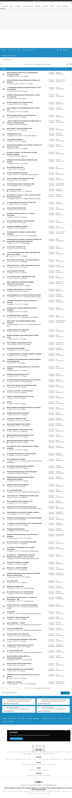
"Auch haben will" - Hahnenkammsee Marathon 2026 (23, 495)
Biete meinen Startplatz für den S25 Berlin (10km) (21, 385)
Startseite (4, 718)
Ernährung (37, 6)
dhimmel (11, 460)
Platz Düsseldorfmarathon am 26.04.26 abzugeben (22, 471)
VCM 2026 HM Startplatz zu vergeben (18, 562)
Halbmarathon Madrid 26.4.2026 (16, 418)
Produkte (38, 0)
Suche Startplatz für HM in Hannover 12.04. (20, 501)
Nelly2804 (11, 124)
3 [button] (7, 64)
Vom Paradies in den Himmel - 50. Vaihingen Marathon (23, 260)
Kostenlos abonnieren (16, 738)
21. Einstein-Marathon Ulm (15, 650)
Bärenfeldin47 (12, 601)
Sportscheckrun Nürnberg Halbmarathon (19, 663)
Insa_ (10, 331)
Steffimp (11, 217)
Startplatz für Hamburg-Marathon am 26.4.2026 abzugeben (24, 518)
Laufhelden (58, 6)
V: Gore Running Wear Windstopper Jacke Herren (22, 639)
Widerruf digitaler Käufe (55, 759)
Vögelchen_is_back (13, 538)
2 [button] (4, 64)
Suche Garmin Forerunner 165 (16, 247)
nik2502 (10, 619)
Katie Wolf (11, 624)
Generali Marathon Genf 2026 (15, 271)
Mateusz (12, 436)
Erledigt (9, 402)
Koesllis (10, 141)
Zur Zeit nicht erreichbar (14, 189)
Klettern (43, 791)
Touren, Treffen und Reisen (30, 135)
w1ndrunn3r (11, 198)
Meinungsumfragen (26, 243)
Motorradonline (65, 791)
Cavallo (32, 791)
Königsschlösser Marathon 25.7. (16, 208)
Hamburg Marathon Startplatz (16, 348)
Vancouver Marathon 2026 (14, 628)
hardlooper (11, 593)
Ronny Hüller (12, 588)
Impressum (20, 751)
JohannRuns (11, 455)
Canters (10, 613)
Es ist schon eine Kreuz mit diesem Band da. (20, 592)
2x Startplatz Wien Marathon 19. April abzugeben (21, 453)
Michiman (11, 180)
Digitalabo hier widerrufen (49, 753)
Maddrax (11, 551)
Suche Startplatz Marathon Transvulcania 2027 (21, 221)
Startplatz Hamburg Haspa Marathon (18, 484)
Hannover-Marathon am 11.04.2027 (17, 173)
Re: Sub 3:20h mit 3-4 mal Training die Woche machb (19, 699)
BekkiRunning (12, 420)
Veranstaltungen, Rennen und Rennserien (31, 613)
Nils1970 (11, 370)
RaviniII (10, 403)
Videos (52, 6)
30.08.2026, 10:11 (10, 711)
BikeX (21, 791)
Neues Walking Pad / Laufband (16, 459)
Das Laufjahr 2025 (12, 581)
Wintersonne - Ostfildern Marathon (17, 568)
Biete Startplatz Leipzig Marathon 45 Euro (19, 342)
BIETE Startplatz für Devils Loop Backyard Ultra (21, 115)
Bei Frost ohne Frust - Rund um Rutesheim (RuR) (21, 542)
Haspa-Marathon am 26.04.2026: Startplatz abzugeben (23, 512)
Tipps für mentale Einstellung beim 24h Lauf (20, 396)
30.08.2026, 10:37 (46, 703)
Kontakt (8, 751)
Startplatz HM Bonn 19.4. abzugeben (18, 330)
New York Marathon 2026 (14, 490)
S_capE (10, 117)
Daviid (10, 228)
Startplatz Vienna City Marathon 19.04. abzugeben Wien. (25, 523)
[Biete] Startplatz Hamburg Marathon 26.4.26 (20, 435)
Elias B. (10, 338)
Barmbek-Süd (12, 350)
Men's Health (57, 791)
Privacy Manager (66, 751)
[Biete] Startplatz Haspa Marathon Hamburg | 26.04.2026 (23, 407)
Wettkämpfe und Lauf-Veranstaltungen (30, 174)
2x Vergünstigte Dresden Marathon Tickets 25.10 (21, 202)
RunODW (40, 703)
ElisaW (10, 243)
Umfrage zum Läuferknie (14, 682)
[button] (21, 64)
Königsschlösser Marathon (15, 139)
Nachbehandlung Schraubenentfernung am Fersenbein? (24, 380)
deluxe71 (11, 606)
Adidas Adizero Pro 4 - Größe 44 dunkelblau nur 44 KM (23, 265)
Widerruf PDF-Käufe (67, 759)
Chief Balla (11, 467)
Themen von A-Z (33, 764)
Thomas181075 (12, 514)
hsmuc (10, 519)
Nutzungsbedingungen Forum (47, 751)
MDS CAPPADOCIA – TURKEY (16, 623)
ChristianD (11, 473)
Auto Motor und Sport (13, 791)
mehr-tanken (50, 791)
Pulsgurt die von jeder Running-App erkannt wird (21, 507)
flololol (10, 409)
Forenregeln (29, 718)
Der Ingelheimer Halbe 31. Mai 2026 (17, 315)
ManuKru (11, 564)
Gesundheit (45, 6)
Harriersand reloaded (13, 324)
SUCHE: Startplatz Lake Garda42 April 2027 (20, 102)
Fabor (10, 508)
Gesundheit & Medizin (28, 381)
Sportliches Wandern (29, 588)
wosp (10, 317)
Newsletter (53, 764)
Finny (10, 670)
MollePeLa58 (12, 135)
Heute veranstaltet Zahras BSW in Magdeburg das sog (53, 708)
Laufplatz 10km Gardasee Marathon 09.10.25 (20, 645)
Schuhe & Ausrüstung (28, 6)
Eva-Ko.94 (11, 104)
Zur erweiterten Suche (7, 59)
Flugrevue (38, 791)
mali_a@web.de (12, 646)
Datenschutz (36, 718)
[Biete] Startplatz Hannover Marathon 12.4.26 (20, 440)
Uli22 (10, 169)
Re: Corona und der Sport (13, 707)
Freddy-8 (11, 414)
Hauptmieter (11, 530)
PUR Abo (34, 759)
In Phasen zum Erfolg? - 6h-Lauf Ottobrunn (20, 391)
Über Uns (13, 751)
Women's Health (46, 793)
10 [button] (18, 64)
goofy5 (10, 248)
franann (10, 387)
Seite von (28, 64)
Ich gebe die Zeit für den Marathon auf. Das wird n (18, 701)
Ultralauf (24, 398)
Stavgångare (12, 296)
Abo (12, 759)
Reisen (29, 759)
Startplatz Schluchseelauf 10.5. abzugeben (19, 289)
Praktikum (39, 753)
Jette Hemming (59, 573)
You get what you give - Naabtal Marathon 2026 (21, 276)
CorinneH (11, 381)
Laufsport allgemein (32, 235)
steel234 (11, 355)
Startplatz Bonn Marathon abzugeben (18, 413)
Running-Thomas (12, 344)
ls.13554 (11, 376)
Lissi (11, 678)
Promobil (30, 793)
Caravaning (26, 791)
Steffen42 (40, 711)
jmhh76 (10, 98)
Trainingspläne (4, 6)
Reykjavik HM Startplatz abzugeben (17, 226)
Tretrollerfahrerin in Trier (14, 134)
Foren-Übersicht (12, 718)
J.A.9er (10, 222)
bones (10, 174)
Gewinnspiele (42, 764)
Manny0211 (11, 480)
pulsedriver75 (6, 703)
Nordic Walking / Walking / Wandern (32, 296)
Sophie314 (11, 659)
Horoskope (65, 6)
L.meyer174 (11, 111)
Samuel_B (11, 163)
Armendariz (11, 652)
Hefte (34, 0)
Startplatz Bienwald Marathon (16, 529)
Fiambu (10, 398)
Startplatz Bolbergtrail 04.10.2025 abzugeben (20, 669)
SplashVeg (11, 311)
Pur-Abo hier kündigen (43, 759)
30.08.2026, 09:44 (46, 711)
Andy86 (10, 491)
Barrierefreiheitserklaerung (29, 753)
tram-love (11, 148)
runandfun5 (11, 630)
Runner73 (11, 267)
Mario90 (10, 635)
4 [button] (10, 64)
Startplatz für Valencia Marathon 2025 (18, 617)
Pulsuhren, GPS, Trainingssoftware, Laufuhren (31, 508)
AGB (25, 751)
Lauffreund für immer (13, 235)
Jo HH (10, 486)
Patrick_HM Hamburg (13, 83)
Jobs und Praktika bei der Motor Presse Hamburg (38, 775)
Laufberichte (24, 130)
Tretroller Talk (29, 191)
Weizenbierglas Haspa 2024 (15, 167)
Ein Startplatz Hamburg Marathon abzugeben (20, 466)
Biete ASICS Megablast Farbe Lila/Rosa (18, 424)
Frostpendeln (11, 612)
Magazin (7, 759)
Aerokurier (4, 791)
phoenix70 (11, 291)
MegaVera (11, 502)
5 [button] (13, 64)
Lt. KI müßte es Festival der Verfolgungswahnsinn (18, 708)
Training (11, 6)
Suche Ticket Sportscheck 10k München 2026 (20, 184)
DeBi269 (11, 272)
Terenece (11, 91)
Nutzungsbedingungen (33, 751)
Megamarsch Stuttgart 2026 (15, 586)
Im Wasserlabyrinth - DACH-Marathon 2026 (20, 429)
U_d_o (10, 130)
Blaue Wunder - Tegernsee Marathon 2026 (19, 128)
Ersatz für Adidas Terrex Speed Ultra (18, 634)
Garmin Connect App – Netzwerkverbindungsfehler (22, 605)
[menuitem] (65, 50)
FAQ (18, 718)
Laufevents (18, 6)
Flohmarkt (26, 76)
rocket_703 (11, 449)
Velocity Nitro (12, 425)
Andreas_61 (11, 76)
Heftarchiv (45, 770)
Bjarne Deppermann (13, 683)
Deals (48, 764)
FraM (10, 665)
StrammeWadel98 (13, 185)
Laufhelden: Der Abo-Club (20, 759)
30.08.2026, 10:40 (14, 703)
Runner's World (36, 793)
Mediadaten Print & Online (36, 770)
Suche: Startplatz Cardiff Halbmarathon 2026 (20, 178)
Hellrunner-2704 (12, 285)
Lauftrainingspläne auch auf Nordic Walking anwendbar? (24, 295)
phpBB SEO (11, 721)
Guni (57, 359)
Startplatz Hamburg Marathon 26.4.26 (18, 374)
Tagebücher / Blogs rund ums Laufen (32, 198)
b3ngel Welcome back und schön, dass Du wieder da (53, 701)
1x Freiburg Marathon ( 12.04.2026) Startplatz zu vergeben (24, 354)
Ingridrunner (11, 304)
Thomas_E (11, 204)
